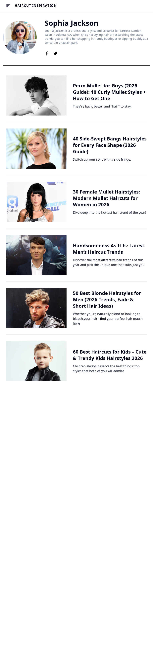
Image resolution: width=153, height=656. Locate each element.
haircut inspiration (36, 5)
